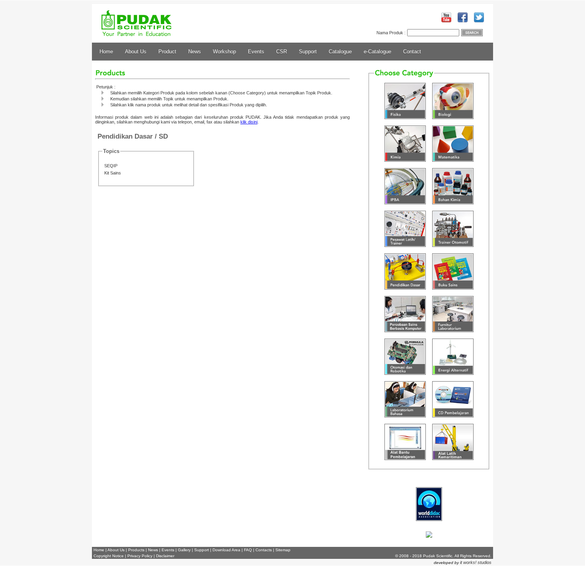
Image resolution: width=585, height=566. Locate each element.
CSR (281, 52)
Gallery (184, 550)
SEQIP (110, 165)
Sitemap (283, 550)
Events (256, 52)
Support (308, 52)
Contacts (263, 550)
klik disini (248, 121)
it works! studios (475, 562)
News (194, 52)
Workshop (224, 52)
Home (106, 52)
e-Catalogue (377, 52)
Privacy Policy (139, 556)
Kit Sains (112, 172)
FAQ (248, 550)
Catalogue (340, 52)
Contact (412, 52)
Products (136, 550)
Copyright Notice (109, 556)
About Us (135, 52)
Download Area (226, 550)
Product (167, 52)
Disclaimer (165, 556)
